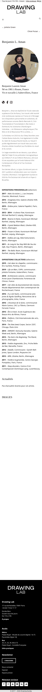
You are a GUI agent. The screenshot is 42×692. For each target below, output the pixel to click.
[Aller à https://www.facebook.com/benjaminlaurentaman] (7, 102)
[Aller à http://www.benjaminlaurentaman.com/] (3, 102)
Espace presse (7, 673)
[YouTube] (13, 684)
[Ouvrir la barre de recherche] (40, 19)
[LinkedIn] (21, 684)
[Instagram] (8, 684)
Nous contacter (7, 667)
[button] (9, 660)
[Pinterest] (17, 684)
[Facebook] (4, 684)
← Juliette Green (9, 27)
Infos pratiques (31, 1)
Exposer (5, 670)
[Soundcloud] (26, 684)
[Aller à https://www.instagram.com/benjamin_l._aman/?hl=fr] (11, 102)
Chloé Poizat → (34, 31)
